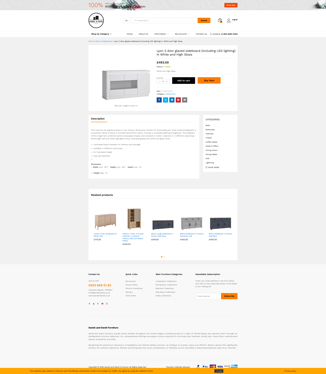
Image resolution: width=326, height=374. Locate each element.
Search (204, 20)
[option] (105, 227)
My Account (131, 281)
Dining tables (211, 154)
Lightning (210, 163)
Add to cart (183, 80)
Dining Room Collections (166, 285)
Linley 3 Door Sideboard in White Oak (105, 235)
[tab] (99, 119)
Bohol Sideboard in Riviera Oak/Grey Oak (191, 235)
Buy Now (209, 80)
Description (98, 118)
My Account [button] (181, 34)
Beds (208, 125)
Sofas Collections (163, 296)
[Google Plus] (98, 303)
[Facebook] (89, 303)
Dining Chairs (211, 150)
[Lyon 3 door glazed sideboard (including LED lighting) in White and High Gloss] (159, 99)
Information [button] (160, 34)
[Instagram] (107, 303)
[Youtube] (102, 303)
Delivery (129, 292)
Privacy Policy (132, 285)
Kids (207, 158)
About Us (143, 34)
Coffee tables (211, 142)
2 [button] (164, 256)
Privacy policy (290, 371)
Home (130, 34)
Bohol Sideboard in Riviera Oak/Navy (220, 235)
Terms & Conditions (134, 288)
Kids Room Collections (165, 292)
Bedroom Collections (165, 288)
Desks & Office (212, 146)
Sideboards (170, 94)
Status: (160, 67)
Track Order (131, 296)
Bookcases (210, 130)
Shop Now (231, 5)
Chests (209, 138)
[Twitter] (94, 303)
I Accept (218, 371)
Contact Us (201, 34)
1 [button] (161, 256)
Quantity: (160, 78)
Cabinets (209, 134)
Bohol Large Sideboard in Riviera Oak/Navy (162, 235)
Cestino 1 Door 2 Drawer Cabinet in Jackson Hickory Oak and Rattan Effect (133, 237)
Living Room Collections (166, 281)
